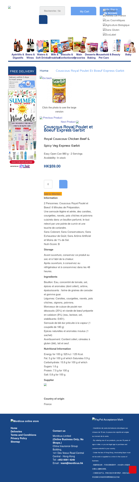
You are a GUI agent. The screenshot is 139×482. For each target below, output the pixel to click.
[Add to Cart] (63, 184)
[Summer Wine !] (22, 105)
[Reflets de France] (114, 14)
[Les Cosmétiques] (114, 19)
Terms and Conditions (23, 434)
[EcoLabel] (109, 33)
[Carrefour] (109, 9)
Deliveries (16, 431)
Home (14, 428)
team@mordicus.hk (72, 463)
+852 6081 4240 (66, 459)
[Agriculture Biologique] (116, 24)
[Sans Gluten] (111, 28)
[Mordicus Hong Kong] (25, 420)
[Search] (43, 19)
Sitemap (15, 441)
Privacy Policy (19, 438)
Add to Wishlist (52, 194)
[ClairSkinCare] (22, 145)
